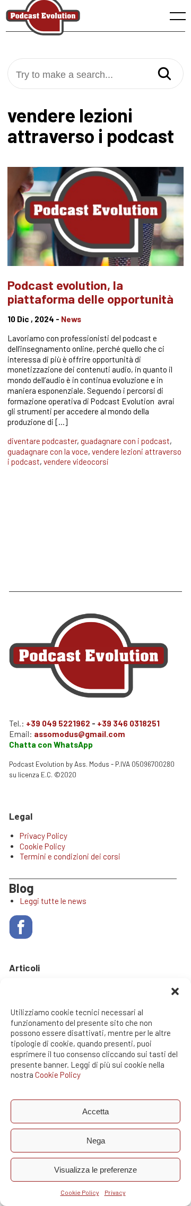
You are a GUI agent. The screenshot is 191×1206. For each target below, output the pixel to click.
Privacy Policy (43, 835)
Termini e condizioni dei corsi (70, 856)
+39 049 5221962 (58, 723)
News (71, 319)
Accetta (95, 1111)
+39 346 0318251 (128, 723)
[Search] (164, 74)
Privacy (115, 1192)
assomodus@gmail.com (79, 734)
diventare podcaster (42, 441)
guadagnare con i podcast (125, 441)
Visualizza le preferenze (95, 1169)
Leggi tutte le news (53, 901)
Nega (95, 1140)
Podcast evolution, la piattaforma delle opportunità (90, 291)
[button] (175, 991)
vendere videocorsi (76, 461)
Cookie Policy (58, 1074)
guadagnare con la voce (47, 451)
